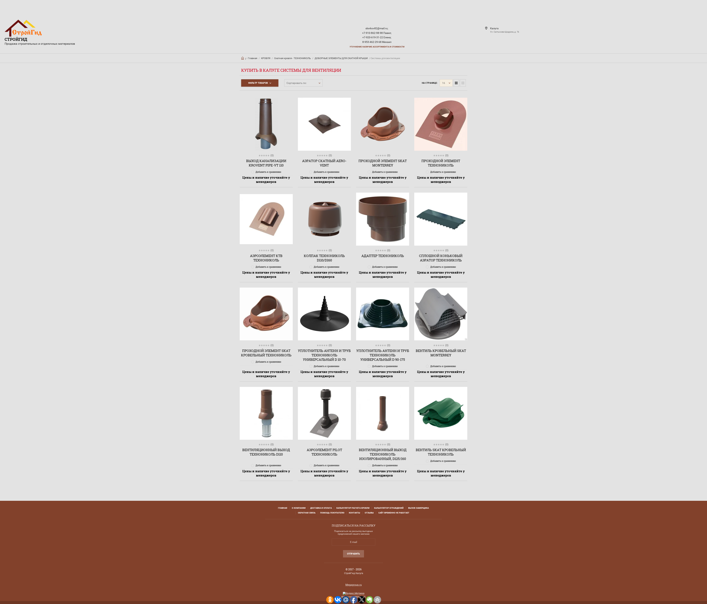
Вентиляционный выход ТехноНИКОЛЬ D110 (266, 452)
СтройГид (16, 39)
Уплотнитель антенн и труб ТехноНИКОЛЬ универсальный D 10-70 (324, 355)
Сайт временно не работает (393, 513)
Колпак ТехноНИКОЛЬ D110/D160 (324, 258)
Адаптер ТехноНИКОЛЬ (382, 256)
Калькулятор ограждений (389, 508)
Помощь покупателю (332, 513)
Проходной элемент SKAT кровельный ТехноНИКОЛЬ (266, 352)
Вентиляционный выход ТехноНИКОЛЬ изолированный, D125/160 (383, 454)
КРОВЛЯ (265, 58)
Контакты (354, 513)
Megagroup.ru (353, 584)
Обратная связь (307, 513)
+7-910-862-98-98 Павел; (376, 32)
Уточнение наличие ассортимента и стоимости (377, 47)
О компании (299, 508)
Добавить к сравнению (268, 171)
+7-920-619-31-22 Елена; (376, 37)
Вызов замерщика (418, 508)
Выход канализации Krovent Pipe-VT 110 (266, 163)
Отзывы (369, 513)
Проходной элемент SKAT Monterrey (382, 163)
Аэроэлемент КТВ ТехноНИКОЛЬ (266, 258)
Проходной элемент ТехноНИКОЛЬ (440, 163)
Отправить (353, 553)
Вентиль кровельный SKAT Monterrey (441, 352)
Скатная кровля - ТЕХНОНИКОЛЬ (292, 58)
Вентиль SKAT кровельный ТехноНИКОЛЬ (441, 452)
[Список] (463, 83)
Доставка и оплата (321, 508)
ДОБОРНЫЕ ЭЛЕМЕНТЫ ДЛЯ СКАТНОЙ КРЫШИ (341, 58)
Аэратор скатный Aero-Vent (324, 163)
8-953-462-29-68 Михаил (376, 41)
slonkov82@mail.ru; (376, 28)
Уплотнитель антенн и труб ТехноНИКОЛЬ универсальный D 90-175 (382, 355)
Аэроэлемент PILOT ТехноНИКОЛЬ (324, 452)
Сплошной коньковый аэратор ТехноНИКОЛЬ (440, 258)
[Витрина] (456, 83)
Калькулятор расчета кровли (353, 508)
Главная (252, 58)
